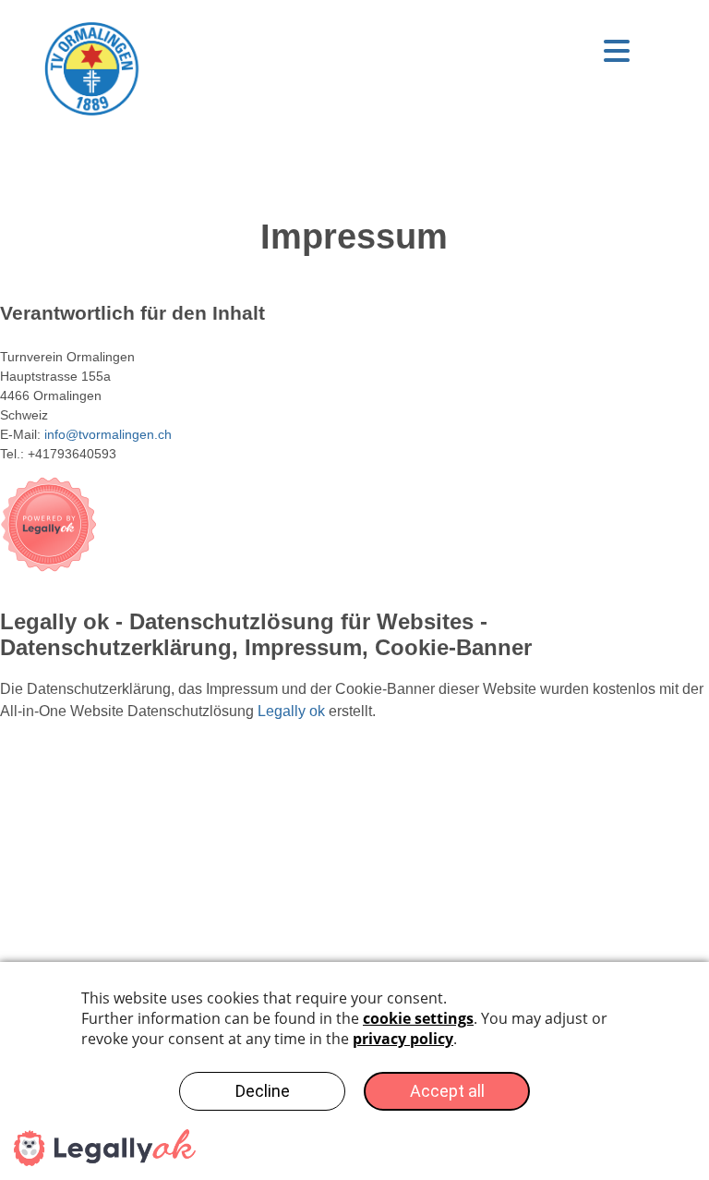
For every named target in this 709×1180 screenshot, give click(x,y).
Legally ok (291, 711)
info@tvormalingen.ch (108, 434)
